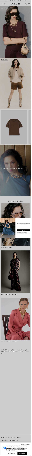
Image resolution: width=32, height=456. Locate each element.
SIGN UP (23, 230)
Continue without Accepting (25, 444)
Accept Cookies (22, 453)
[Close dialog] (30, 219)
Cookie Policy (13, 450)
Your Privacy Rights (11, 453)
